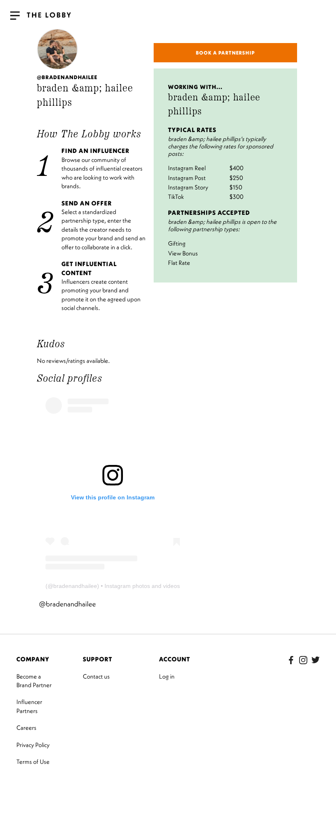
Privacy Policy (33, 745)
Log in (167, 676)
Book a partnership (225, 53)
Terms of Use (33, 761)
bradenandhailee (75, 586)
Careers (26, 727)
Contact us (96, 676)
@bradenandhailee (67, 603)
